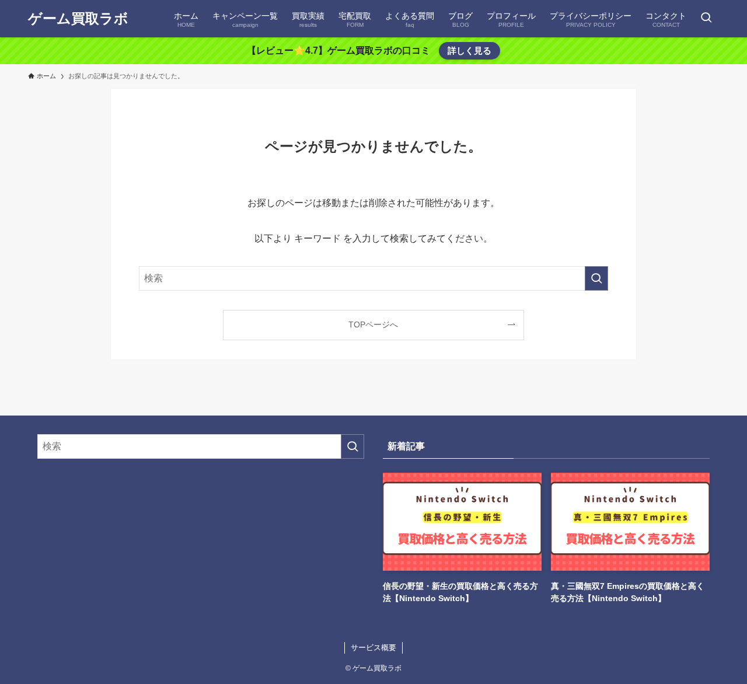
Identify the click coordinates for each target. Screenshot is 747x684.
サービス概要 (373, 647)
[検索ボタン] (706, 18)
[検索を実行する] (596, 278)
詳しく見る (469, 50)
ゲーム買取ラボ (78, 19)
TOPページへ (373, 324)
